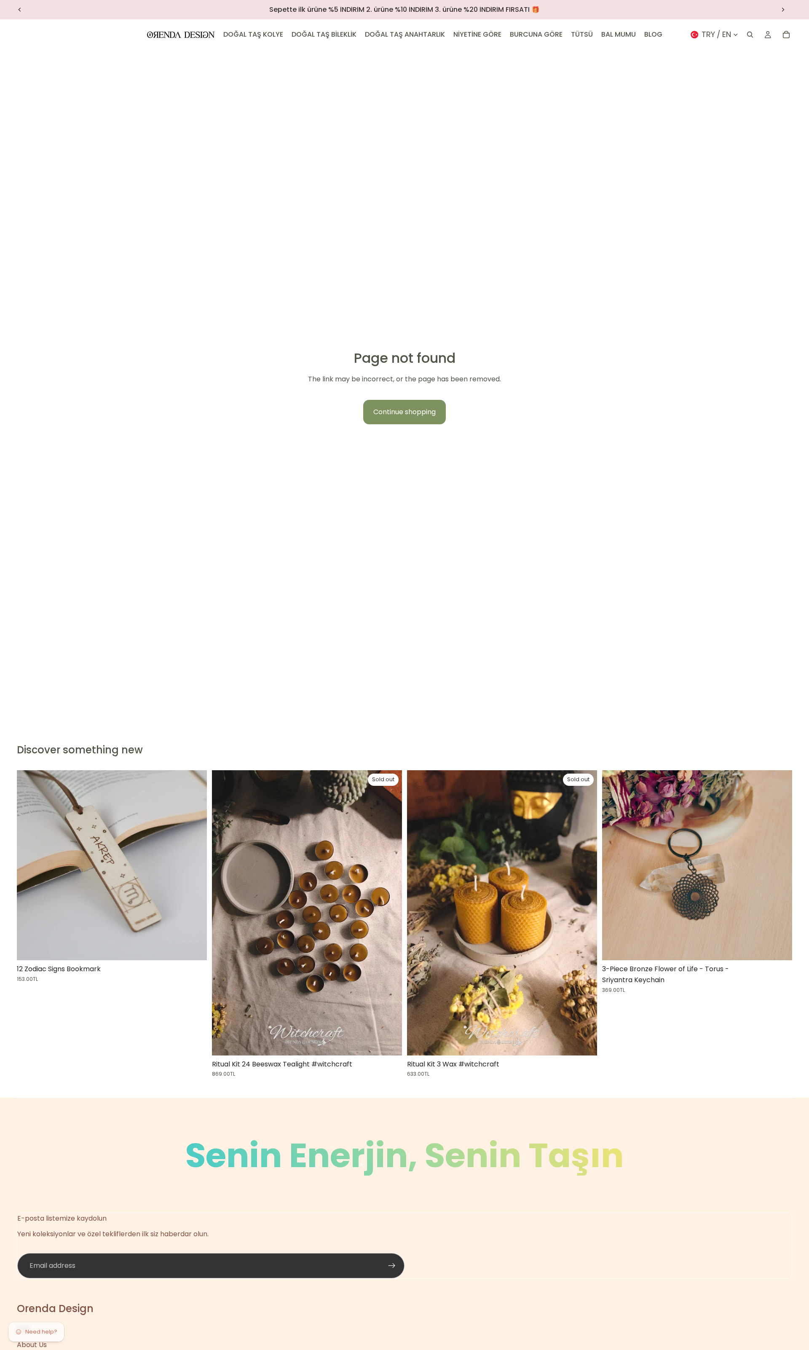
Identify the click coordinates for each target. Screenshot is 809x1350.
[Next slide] (783, 9)
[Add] (779, 947)
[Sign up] (392, 1266)
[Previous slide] (20, 9)
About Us (32, 1345)
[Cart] (786, 34)
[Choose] (193, 947)
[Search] (750, 34)
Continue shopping (404, 412)
